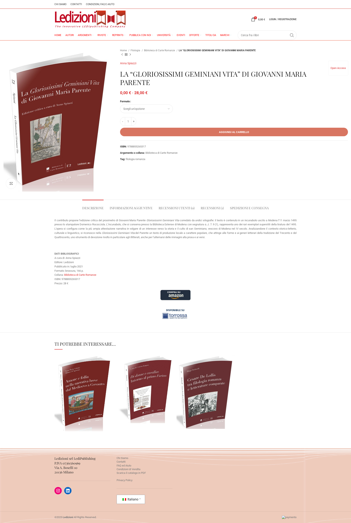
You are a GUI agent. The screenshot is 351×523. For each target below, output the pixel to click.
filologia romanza (135, 159)
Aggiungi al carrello (234, 132)
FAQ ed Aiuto (124, 465)
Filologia (136, 50)
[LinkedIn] (68, 490)
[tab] (93, 206)
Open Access (338, 68)
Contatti (121, 461)
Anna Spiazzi (128, 63)
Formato (125, 101)
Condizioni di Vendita (128, 469)
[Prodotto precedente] (122, 55)
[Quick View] (65, 414)
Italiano (132, 499)
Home (123, 50)
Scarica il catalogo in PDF (131, 472)
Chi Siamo (122, 458)
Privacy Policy (124, 480)
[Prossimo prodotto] (130, 55)
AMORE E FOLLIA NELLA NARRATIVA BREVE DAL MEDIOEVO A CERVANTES (84, 382)
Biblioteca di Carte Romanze (160, 50)
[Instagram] (58, 490)
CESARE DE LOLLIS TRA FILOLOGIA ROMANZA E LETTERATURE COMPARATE (206, 378)
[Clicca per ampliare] (11, 183)
